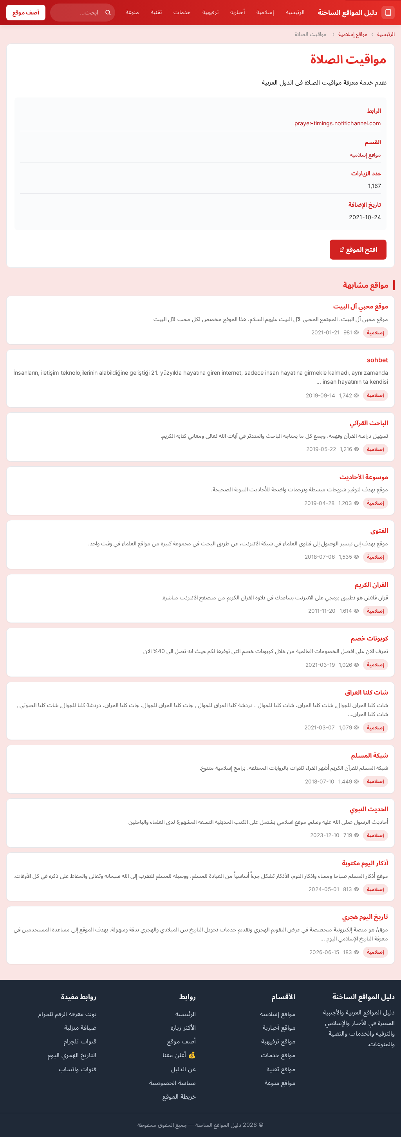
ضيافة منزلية (80, 1027)
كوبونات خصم (369, 638)
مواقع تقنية (281, 1069)
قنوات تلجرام (80, 1041)
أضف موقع (26, 12)
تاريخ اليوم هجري (365, 916)
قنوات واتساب (77, 1069)
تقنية (156, 12)
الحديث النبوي (369, 809)
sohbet (377, 360)
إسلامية (265, 12)
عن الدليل (183, 1069)
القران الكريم (371, 584)
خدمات (182, 12)
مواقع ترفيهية (278, 1041)
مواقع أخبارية (279, 1027)
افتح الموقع (361, 249)
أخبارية (237, 12)
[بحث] (108, 12)
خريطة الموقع (179, 1096)
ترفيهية (210, 12)
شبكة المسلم (369, 755)
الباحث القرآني (369, 423)
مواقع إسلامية (352, 34)
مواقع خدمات (278, 1055)
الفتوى (379, 530)
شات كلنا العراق (366, 692)
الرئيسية (295, 12)
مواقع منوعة (280, 1082)
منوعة (132, 12)
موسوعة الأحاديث (364, 477)
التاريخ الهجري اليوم (72, 1055)
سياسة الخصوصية (172, 1082)
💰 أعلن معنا (179, 1055)
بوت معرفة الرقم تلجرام (67, 1014)
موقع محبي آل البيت (360, 306)
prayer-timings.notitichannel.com (337, 123)
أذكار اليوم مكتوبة (365, 863)
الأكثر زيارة (183, 1027)
